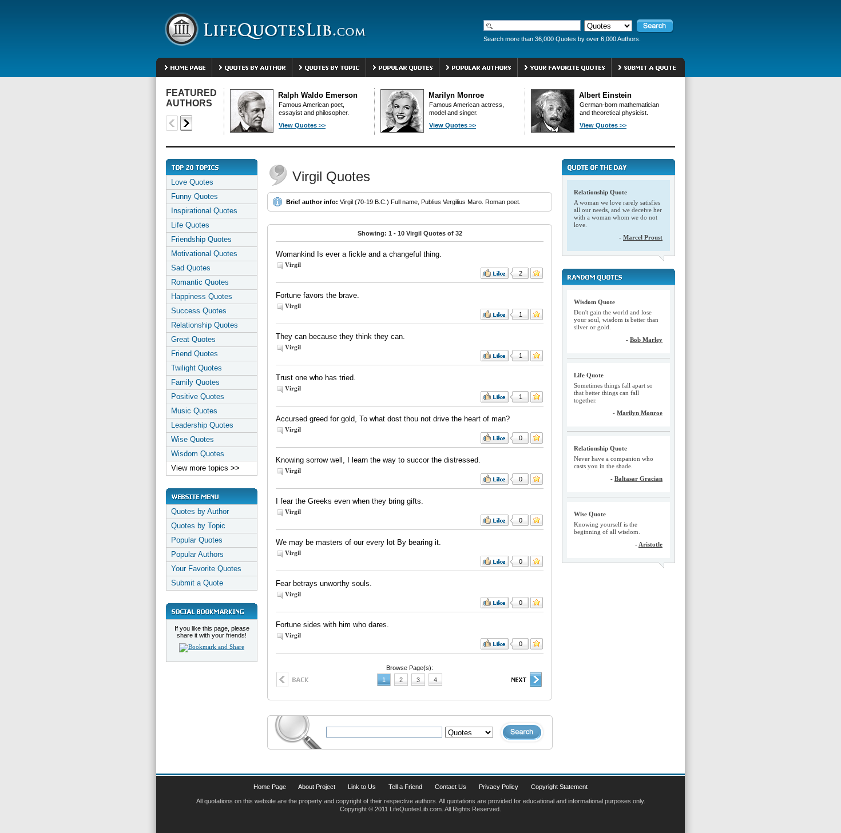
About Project (316, 786)
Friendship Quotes (201, 239)
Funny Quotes (194, 196)
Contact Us (450, 786)
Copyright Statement (559, 786)
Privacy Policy (498, 786)
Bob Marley (646, 339)
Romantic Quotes (200, 282)
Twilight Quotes (196, 368)
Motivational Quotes (204, 253)
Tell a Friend (405, 786)
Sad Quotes (191, 268)
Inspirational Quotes (204, 210)
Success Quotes (199, 310)
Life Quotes (190, 225)
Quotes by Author (200, 511)
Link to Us (362, 786)
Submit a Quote (197, 583)
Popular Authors (197, 554)
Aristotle (650, 544)
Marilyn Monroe (640, 412)
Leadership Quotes (202, 425)
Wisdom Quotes (197, 453)
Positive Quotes (197, 396)
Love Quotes (192, 182)
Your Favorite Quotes (206, 568)
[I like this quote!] (495, 273)
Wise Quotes (192, 439)
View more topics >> (205, 468)
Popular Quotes (197, 540)
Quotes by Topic (198, 525)
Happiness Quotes (201, 296)
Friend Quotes (194, 353)
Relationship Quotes (204, 325)
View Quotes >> (302, 125)
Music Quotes (194, 410)
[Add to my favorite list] (536, 273)
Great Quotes (193, 339)
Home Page (269, 786)
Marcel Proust (643, 237)
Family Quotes (195, 382)
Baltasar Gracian (638, 478)
